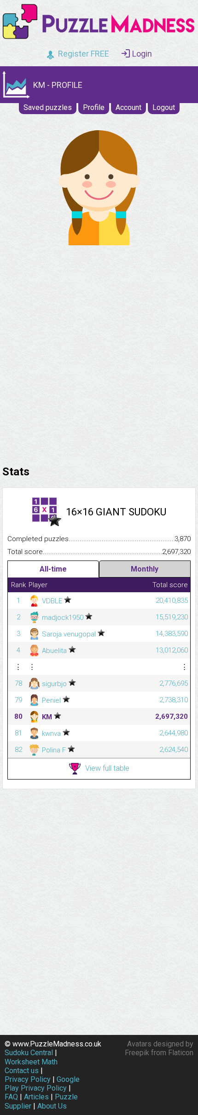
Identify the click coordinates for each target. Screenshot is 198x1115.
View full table (107, 768)
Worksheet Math (31, 1061)
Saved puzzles (47, 107)
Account (128, 107)
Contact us (22, 1070)
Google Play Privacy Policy (42, 1083)
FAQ (11, 1096)
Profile (94, 107)
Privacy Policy (28, 1079)
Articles (36, 1096)
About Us (52, 1106)
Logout (163, 107)
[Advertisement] (99, 353)
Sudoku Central (29, 1052)
